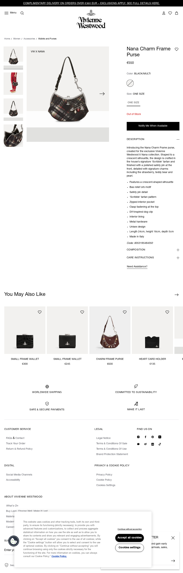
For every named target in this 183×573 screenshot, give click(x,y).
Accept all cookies (130, 538)
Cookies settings (129, 547)
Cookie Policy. (59, 556)
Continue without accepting (130, 529)
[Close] (173, 538)
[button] (13, 541)
